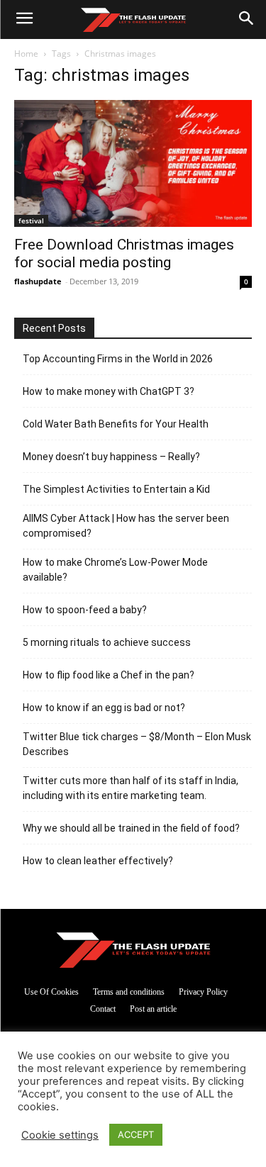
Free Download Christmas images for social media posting (124, 253)
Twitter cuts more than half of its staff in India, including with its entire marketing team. (130, 788)
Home (26, 54)
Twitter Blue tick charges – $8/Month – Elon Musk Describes (137, 744)
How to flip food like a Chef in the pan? (108, 675)
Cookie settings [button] (60, 1135)
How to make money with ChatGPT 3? (108, 391)
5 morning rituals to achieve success (107, 642)
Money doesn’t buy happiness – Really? (111, 456)
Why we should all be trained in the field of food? (131, 828)
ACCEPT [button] (136, 1134)
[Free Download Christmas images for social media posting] (133, 163)
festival (31, 220)
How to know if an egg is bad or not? (104, 707)
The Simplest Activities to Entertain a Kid (116, 489)
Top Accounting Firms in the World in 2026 (118, 358)
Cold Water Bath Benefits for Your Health (116, 424)
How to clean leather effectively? (98, 860)
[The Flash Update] (133, 949)
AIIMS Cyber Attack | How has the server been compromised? (126, 526)
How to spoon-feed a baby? (85, 609)
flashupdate (38, 281)
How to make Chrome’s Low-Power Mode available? (115, 570)
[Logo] (133, 19)
